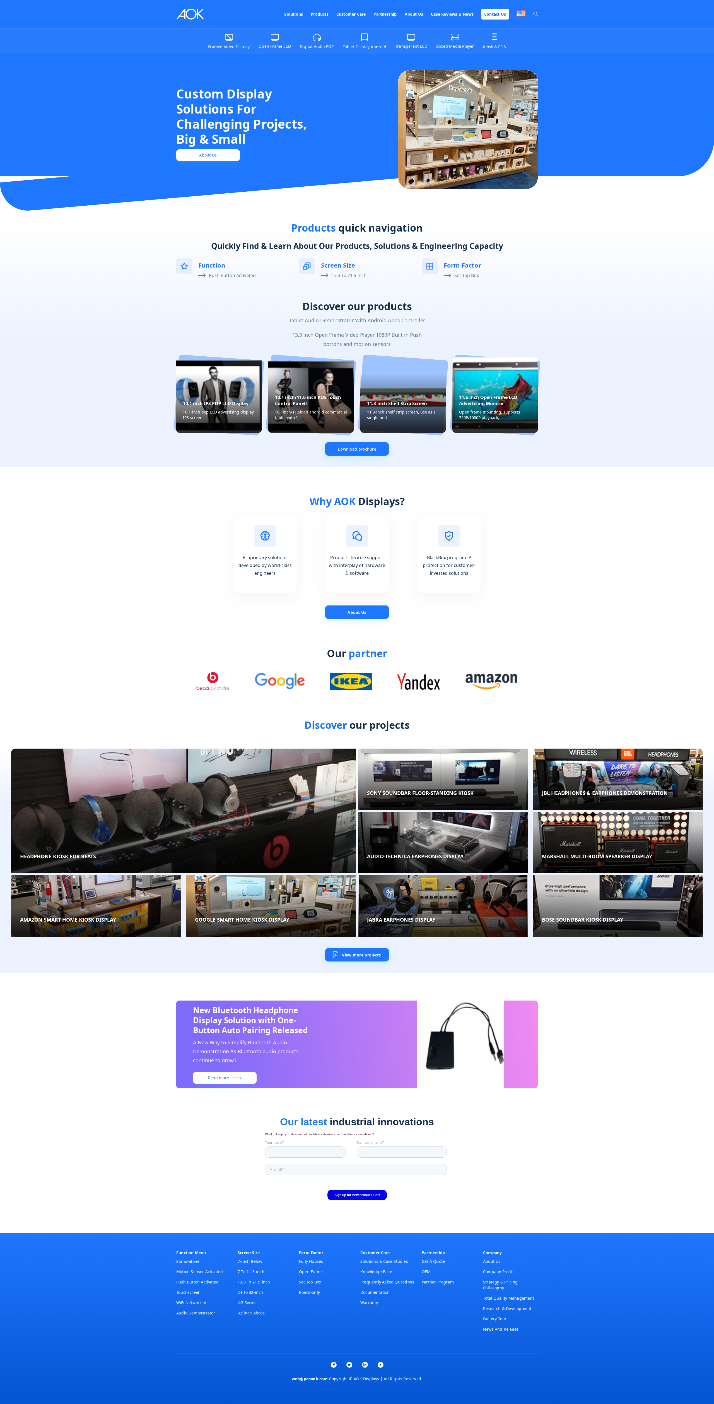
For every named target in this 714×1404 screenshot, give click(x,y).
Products (320, 14)
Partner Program (438, 1282)
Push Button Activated (232, 275)
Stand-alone (187, 1261)
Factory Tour (494, 1318)
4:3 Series (247, 1302)
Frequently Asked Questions (387, 1282)
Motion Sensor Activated (199, 1271)
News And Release (500, 1329)
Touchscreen (188, 1292)
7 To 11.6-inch (251, 1271)
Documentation (375, 1292)
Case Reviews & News (452, 14)
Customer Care (351, 14)
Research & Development (507, 1308)
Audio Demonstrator (195, 1313)
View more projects (361, 955)
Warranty (369, 1302)
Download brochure (357, 449)
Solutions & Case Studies (384, 1261)
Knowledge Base (376, 1271)
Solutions (293, 14)
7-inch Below (250, 1261)
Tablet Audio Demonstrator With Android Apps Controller (357, 320)
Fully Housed (311, 1261)
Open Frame (311, 1271)
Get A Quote (433, 1261)
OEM (426, 1271)
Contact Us (495, 14)
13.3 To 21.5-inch (349, 275)
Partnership (385, 14)
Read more (218, 1077)
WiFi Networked (191, 1302)
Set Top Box (466, 275)
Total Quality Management (508, 1298)
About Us (414, 14)
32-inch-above (251, 1313)
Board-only (309, 1292)
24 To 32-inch (250, 1292)
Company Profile (499, 1271)
